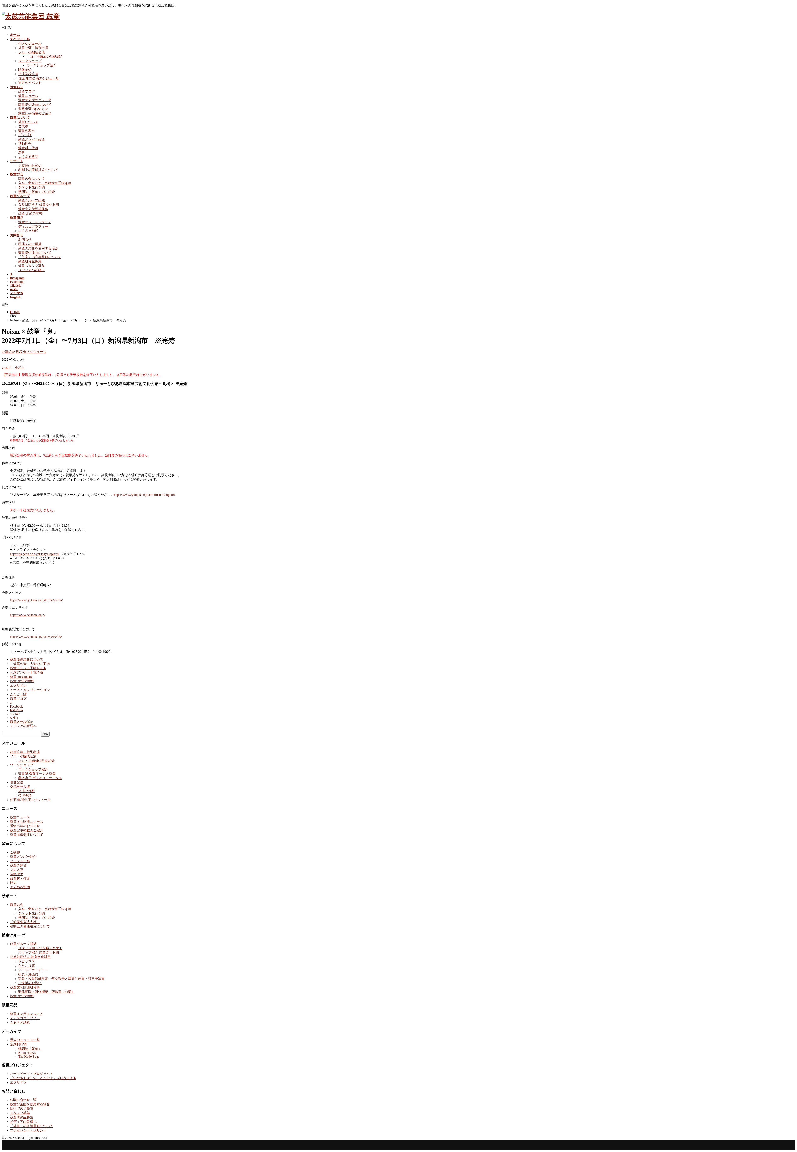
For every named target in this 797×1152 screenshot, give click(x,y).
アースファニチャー (33, 970)
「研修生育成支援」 (25, 922)
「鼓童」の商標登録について (39, 257)
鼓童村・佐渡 (28, 148)
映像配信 (25, 69)
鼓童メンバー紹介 (31, 139)
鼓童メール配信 (21, 721)
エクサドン (18, 685)
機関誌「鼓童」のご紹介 (36, 191)
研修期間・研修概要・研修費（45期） (46, 991)
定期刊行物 (18, 1044)
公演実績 (25, 795)
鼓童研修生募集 (30, 261)
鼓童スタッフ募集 (31, 265)
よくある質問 (28, 157)
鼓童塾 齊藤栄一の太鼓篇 (37, 773)
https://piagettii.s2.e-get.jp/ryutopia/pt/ (34, 554)
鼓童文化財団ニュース (34, 100)
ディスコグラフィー (33, 226)
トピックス (26, 961)
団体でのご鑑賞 (30, 244)
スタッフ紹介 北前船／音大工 (40, 948)
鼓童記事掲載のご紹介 (34, 113)
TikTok (15, 714)
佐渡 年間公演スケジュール (38, 78)
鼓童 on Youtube (21, 677)
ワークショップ (30, 61)
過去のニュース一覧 (25, 1040)
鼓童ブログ (26, 91)
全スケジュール (30, 43)
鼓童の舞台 (26, 130)
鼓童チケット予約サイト (28, 668)
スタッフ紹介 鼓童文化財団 (38, 952)
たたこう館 (18, 694)
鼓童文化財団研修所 (33, 209)
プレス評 (25, 135)
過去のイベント (30, 82)
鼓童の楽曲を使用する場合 (38, 248)
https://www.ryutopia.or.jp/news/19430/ (36, 636)
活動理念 (25, 143)
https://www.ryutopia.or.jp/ (27, 615)
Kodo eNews (27, 1052)
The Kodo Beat (28, 1056)
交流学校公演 (28, 74)
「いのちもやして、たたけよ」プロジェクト (43, 1078)
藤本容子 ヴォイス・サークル (40, 778)
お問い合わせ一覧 (23, 1100)
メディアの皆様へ (31, 270)
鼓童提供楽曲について (34, 104)
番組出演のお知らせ (33, 109)
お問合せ (25, 239)
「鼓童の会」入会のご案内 (30, 663)
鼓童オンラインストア (34, 222)
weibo (14, 717)
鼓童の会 (16, 904)
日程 (19, 352)
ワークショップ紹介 (41, 65)
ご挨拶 (23, 126)
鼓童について (28, 122)
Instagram (16, 710)
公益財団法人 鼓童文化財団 (38, 204)
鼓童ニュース (28, 96)
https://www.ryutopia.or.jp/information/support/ (145, 495)
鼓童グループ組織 (31, 200)
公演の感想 (26, 791)
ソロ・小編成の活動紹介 (45, 56)
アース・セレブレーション (30, 690)
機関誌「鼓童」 (30, 1048)
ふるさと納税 (28, 231)
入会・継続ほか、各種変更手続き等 (44, 183)
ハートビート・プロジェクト (31, 1073)
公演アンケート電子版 (26, 672)
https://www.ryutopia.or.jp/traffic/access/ (36, 600)
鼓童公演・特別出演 (33, 48)
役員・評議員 (28, 974)
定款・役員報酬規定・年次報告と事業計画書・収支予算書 (61, 978)
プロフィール (20, 861)
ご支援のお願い (30, 165)
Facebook (16, 706)
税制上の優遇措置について (38, 170)
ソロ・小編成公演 (31, 52)
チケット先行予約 (31, 187)
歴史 (21, 152)
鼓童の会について (31, 178)
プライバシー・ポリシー (28, 1130)
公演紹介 (8, 352)
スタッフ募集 (20, 1113)
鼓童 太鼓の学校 (30, 213)
